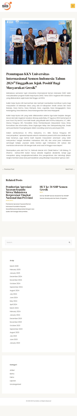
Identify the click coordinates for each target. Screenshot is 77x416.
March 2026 (14, 266)
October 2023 (15, 325)
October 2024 (15, 283)
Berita (11, 200)
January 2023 (15, 343)
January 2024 (15, 315)
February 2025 (15, 270)
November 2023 (16, 322)
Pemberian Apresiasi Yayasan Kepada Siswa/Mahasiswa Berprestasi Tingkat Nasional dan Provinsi (19, 192)
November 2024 (16, 280)
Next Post (70, 169)
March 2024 (14, 308)
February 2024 (15, 311)
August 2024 (14, 290)
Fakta (12, 377)
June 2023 (14, 339)
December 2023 (16, 318)
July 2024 (13, 294)
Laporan (13, 381)
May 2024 (13, 301)
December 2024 (16, 276)
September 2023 (16, 329)
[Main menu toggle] (73, 6)
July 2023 (13, 336)
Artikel (7, 200)
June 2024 (14, 297)
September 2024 (16, 287)
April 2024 (13, 304)
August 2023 (14, 332)
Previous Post (8, 169)
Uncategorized (15, 384)
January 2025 (15, 273)
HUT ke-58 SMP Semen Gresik (53, 188)
